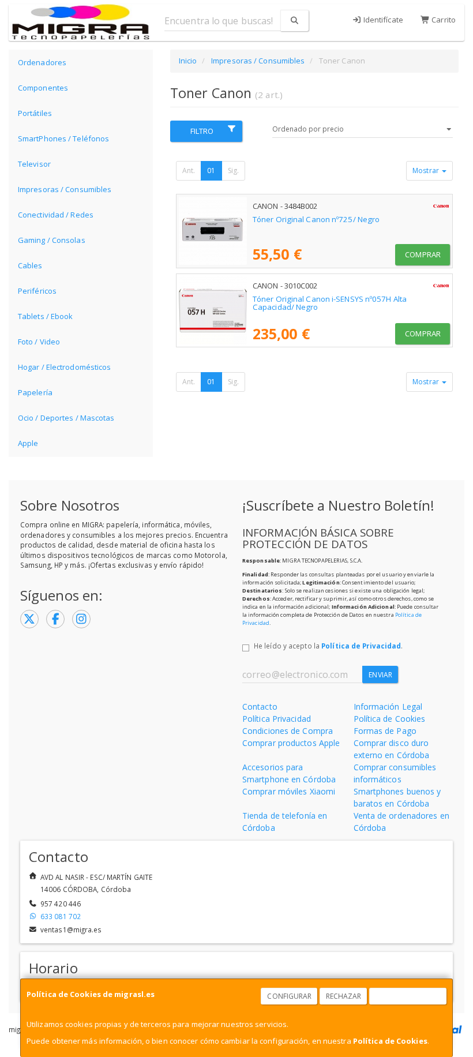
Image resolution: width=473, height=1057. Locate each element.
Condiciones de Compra (287, 730)
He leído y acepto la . (328, 645)
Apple (28, 443)
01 (211, 170)
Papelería (35, 392)
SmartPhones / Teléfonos (63, 138)
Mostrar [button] (426, 170)
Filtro (202, 131)
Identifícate (382, 19)
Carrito (443, 19)
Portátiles (35, 113)
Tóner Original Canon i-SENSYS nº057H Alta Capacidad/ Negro (330, 303)
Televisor (34, 164)
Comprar (423, 254)
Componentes (43, 88)
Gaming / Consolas (51, 240)
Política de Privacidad (361, 645)
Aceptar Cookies (408, 996)
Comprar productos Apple (291, 742)
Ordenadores (42, 62)
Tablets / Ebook (45, 316)
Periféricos (37, 291)
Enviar (380, 675)
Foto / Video (39, 341)
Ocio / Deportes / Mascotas (66, 418)
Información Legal (388, 706)
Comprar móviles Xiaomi (288, 791)
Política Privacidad (276, 718)
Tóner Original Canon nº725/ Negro (316, 219)
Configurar (289, 996)
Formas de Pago (385, 730)
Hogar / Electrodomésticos (64, 367)
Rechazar (344, 996)
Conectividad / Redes (55, 214)
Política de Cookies (390, 1041)
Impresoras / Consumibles (64, 189)
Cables (30, 265)
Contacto (259, 706)
